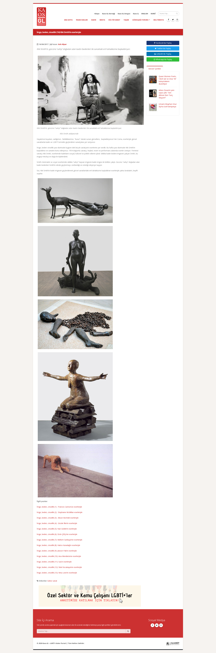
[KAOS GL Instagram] (177, 19)
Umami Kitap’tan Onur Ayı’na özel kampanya (168, 105)
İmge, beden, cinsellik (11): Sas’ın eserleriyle (54, 562)
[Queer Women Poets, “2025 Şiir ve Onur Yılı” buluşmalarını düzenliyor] (153, 79)
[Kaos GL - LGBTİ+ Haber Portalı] (42, 16)
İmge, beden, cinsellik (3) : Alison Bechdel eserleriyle (57, 518)
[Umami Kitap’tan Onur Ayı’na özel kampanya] (153, 107)
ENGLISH (144, 14)
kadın (93, 20)
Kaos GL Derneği (108, 14)
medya (102, 20)
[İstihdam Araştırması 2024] (90, 595)
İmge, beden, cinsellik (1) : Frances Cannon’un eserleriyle (59, 507)
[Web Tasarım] (173, 643)
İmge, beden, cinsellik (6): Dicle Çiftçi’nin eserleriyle (57, 534)
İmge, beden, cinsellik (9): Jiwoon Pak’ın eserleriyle (57, 551)
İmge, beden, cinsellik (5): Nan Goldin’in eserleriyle (57, 529)
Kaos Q (136, 14)
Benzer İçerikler (154, 69)
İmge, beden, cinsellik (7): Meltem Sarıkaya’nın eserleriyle (59, 540)
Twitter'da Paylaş (163, 48)
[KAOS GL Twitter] (173, 19)
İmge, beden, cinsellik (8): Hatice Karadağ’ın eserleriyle (58, 545)
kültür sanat (114, 20)
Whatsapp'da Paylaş (163, 59)
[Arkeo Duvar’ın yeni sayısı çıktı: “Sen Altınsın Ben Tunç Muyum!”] (153, 93)
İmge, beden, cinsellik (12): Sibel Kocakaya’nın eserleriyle (59, 567)
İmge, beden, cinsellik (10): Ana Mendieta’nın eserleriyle (59, 556)
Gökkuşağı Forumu (140, 20)
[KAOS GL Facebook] (168, 19)
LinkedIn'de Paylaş (163, 54)
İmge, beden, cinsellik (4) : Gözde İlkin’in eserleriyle (57, 523)
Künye (96, 14)
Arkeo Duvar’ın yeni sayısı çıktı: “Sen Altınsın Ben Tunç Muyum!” (166, 94)
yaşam (126, 20)
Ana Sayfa (68, 20)
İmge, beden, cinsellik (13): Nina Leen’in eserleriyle (57, 572)
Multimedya (159, 20)
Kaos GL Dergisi (124, 14)
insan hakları (82, 20)
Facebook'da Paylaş (163, 43)
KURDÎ (153, 14)
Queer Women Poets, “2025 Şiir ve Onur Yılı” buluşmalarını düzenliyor (167, 80)
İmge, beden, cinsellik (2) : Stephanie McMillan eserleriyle (59, 512)
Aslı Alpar (62, 44)
